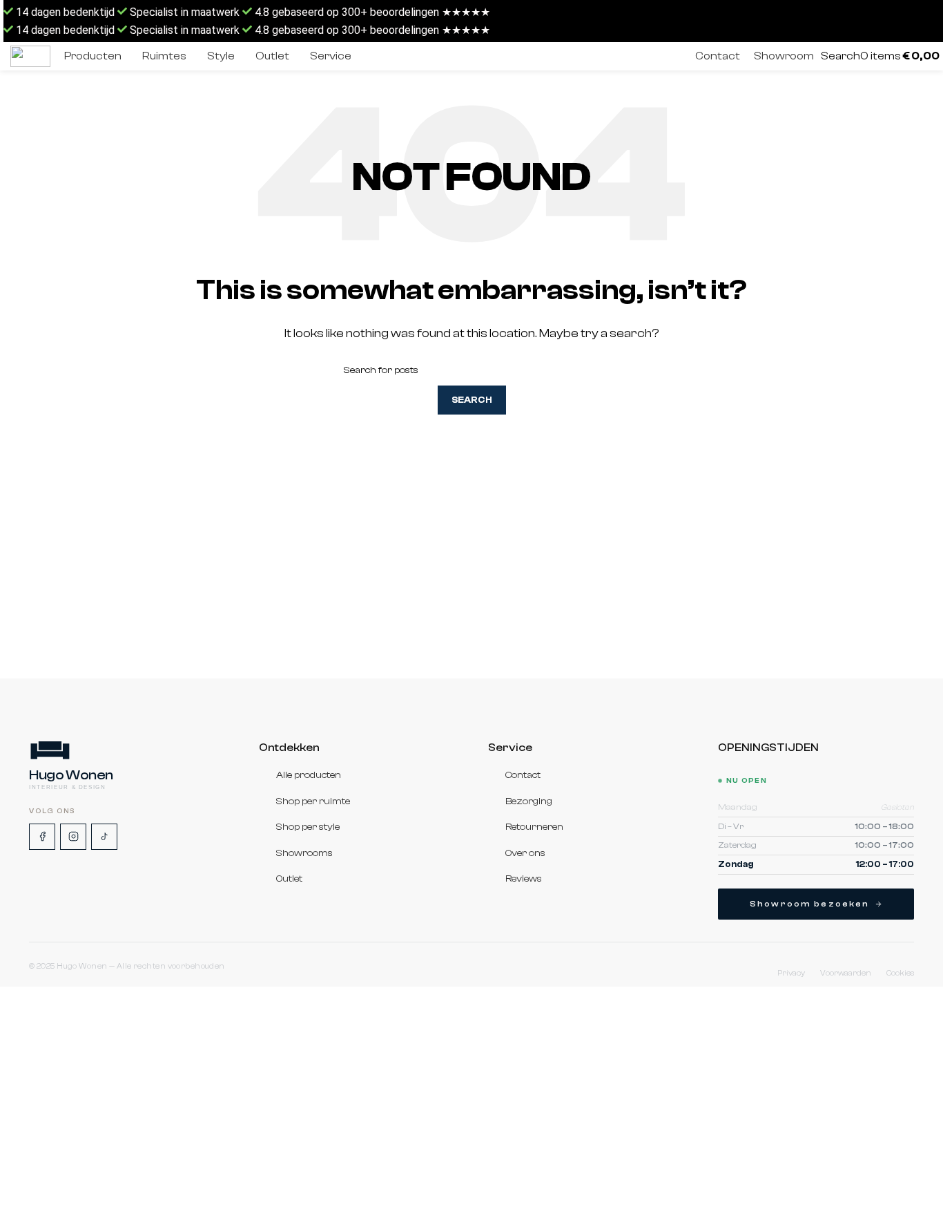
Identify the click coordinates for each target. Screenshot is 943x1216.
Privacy (791, 973)
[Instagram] (73, 837)
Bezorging (528, 801)
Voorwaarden (845, 973)
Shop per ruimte (313, 801)
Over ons (525, 853)
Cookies (900, 973)
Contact (523, 775)
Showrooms (304, 853)
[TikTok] (104, 837)
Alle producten (308, 775)
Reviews (523, 879)
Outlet (289, 879)
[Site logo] (30, 56)
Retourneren (534, 827)
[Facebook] (42, 837)
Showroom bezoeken (810, 904)
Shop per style (308, 827)
